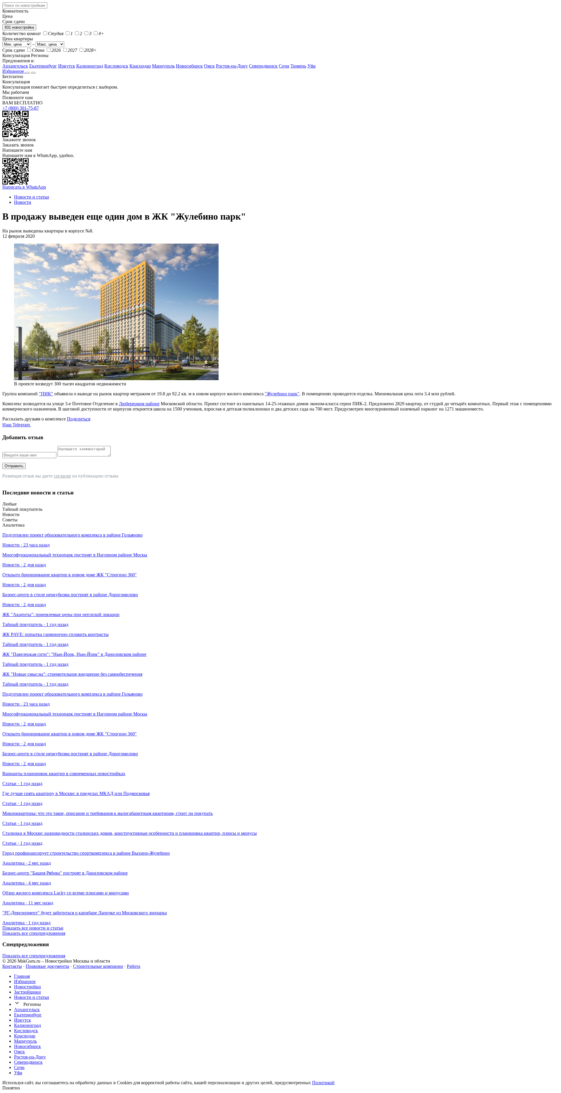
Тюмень (298, 65)
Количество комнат (21, 33)
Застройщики (27, 991)
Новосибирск (189, 65)
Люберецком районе (139, 403)
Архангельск (15, 65)
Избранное (13, 71)
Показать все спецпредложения (33, 933)
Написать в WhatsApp (24, 187)
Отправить (14, 466)
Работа (133, 966)
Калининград (89, 65)
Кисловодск (116, 65)
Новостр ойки (27, 986)
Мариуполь (163, 65)
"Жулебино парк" (282, 393)
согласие (62, 475)
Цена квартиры (17, 38)
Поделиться (78, 418)
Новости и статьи (31, 997)
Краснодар (140, 65)
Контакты (12, 966)
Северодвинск (263, 65)
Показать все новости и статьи (32, 927)
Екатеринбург (43, 65)
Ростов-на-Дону (232, 65)
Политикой (323, 1082)
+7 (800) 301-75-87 (20, 108)
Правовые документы (47, 966)
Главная (22, 976)
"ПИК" (46, 393)
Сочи (284, 65)
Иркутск (66, 65)
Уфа (311, 65)
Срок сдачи (13, 50)
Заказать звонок (18, 144)
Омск (209, 65)
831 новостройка (19, 27)
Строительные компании (98, 966)
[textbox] (24, 5)
